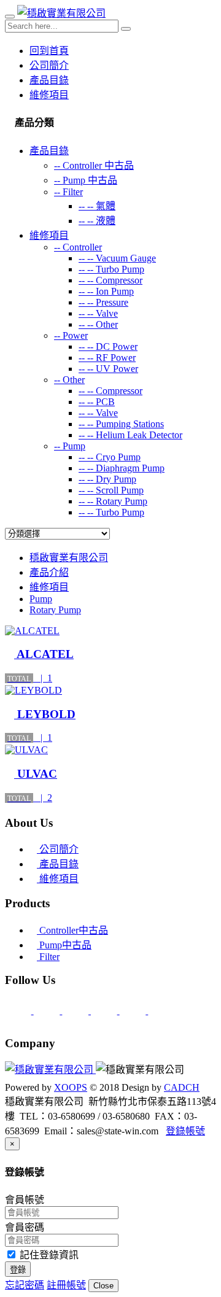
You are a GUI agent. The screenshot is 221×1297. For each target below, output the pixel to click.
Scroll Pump (111, 490)
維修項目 (49, 95)
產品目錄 (49, 80)
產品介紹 (49, 572)
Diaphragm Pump (122, 468)
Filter (68, 192)
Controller (78, 247)
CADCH (182, 1087)
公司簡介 (49, 65)
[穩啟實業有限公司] (61, 13)
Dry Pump (107, 479)
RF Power (107, 357)
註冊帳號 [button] (66, 1285)
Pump (69, 446)
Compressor (110, 280)
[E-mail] (19, 1010)
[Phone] (48, 1010)
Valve (98, 313)
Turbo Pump (111, 269)
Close (103, 1285)
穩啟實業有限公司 (68, 557)
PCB (97, 402)
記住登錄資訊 (48, 1255)
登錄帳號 (185, 1131)
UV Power (108, 368)
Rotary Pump (113, 501)
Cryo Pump (110, 457)
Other (98, 324)
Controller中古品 (72, 930)
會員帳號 (24, 1199)
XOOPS (70, 1087)
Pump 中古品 (85, 180)
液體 (97, 220)
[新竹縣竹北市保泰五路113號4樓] (76, 1010)
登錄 (18, 1269)
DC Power (108, 346)
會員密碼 (24, 1227)
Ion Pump (106, 291)
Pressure (103, 302)
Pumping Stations (121, 424)
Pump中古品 (64, 945)
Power (71, 335)
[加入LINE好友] (105, 1010)
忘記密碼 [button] (24, 1285)
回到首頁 (49, 50)
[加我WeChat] (161, 1010)
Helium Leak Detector (130, 435)
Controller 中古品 (94, 165)
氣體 (97, 206)
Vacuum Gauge (117, 258)
